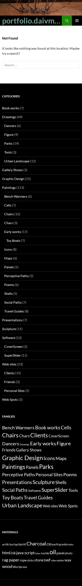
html (6, 552)
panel (60, 553)
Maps (8, 258)
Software (8, 338)
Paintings (9, 187)
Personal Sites (14, 391)
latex (37, 553)
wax (68, 560)
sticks (30, 560)
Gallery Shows (12, 170)
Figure (8, 134)
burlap (13, 544)
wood (7, 566)
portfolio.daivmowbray (32, 20)
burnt (22, 544)
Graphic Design (13, 179)
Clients (9, 373)
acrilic (5, 544)
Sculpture (9, 329)
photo (69, 553)
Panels (9, 267)
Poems (9, 285)
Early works (12, 232)
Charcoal (36, 543)
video (54, 560)
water (60, 560)
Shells (8, 293)
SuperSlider (12, 355)
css (49, 543)
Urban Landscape (16, 161)
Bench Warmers (15, 196)
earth (55, 544)
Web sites (9, 364)
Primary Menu (77, 21)
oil (53, 552)
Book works (10, 108)
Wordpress (20, 567)
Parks (8, 143)
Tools (8, 152)
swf (47, 559)
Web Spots (10, 399)
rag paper (10, 559)
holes (71, 544)
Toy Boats (13, 240)
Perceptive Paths (16, 276)
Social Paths (13, 302)
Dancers (10, 126)
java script (25, 552)
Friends (9, 382)
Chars (8, 223)
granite (63, 544)
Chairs (9, 214)
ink (13, 552)
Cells (7, 205)
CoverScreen (13, 346)
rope (23, 560)
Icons (8, 249)
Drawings (9, 117)
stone (39, 560)
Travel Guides (14, 311)
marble (45, 553)
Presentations (12, 320)
